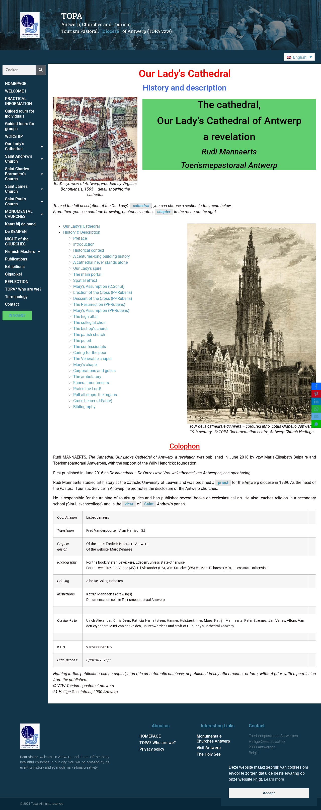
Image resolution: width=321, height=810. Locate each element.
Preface (80, 238)
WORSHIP (14, 136)
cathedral (141, 205)
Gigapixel (13, 274)
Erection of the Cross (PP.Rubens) (102, 292)
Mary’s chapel (85, 364)
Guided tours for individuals (19, 114)
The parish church (89, 334)
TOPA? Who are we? (23, 289)
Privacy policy (151, 749)
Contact (12, 304)
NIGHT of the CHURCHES (17, 241)
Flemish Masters (20, 251)
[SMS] (316, 424)
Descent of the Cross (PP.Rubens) (102, 298)
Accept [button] (269, 793)
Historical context (88, 250)
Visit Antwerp (209, 747)
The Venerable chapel (92, 358)
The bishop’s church (91, 328)
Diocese (110, 31)
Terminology (16, 296)
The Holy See (209, 754)
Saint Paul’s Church (15, 201)
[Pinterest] (316, 394)
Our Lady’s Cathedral (14, 146)
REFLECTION (16, 281)
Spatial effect (85, 280)
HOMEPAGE (15, 83)
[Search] (41, 70)
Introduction (84, 244)
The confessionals (89, 346)
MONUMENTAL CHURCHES (19, 214)
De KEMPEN (16, 231)
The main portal (87, 274)
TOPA (72, 15)
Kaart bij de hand (20, 224)
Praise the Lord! (87, 388)
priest (223, 482)
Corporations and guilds (94, 370)
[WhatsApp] (316, 409)
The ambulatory (87, 376)
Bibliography (84, 406)
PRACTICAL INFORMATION (18, 101)
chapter (164, 211)
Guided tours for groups (19, 126)
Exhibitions (15, 266)
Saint (148, 504)
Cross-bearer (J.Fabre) (92, 400)
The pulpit (82, 340)
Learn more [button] (274, 779)
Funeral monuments (91, 382)
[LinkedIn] (316, 401)
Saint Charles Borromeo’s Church (17, 173)
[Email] (316, 416)
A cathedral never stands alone (100, 262)
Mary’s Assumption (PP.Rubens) (101, 310)
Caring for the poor (89, 352)
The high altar (85, 316)
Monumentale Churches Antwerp (213, 739)
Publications (16, 259)
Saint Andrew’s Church (18, 159)
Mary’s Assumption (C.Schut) (99, 286)
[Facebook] (316, 386)
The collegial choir (89, 322)
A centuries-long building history (101, 256)
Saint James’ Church (17, 189)
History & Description (81, 232)
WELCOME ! (15, 91)
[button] (299, 57)
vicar (129, 504)
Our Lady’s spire (87, 268)
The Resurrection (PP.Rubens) (99, 304)
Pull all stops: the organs (95, 394)
